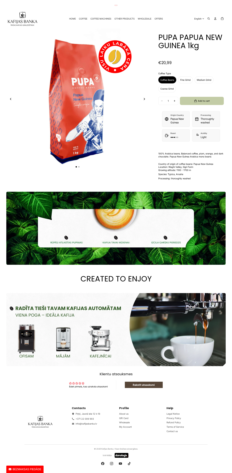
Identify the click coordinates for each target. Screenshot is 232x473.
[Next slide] (145, 99)
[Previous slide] (9, 99)
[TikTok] (129, 463)
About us (123, 413)
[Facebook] (103, 463)
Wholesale (124, 422)
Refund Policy (174, 422)
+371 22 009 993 (85, 418)
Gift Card (123, 418)
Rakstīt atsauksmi (144, 384)
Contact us (172, 431)
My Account (125, 426)
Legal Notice (173, 413)
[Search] (208, 18)
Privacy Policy (174, 418)
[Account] (215, 18)
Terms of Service (175, 426)
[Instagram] (111, 463)
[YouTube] (120, 463)
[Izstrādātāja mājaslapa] (121, 455)
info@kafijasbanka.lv (86, 423)
